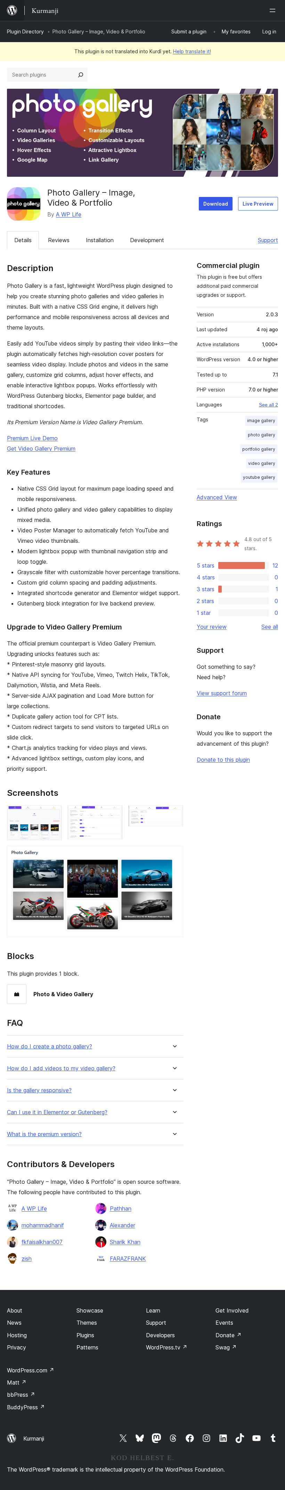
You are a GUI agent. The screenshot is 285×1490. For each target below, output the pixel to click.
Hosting (17, 1335)
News (14, 1322)
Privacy (16, 1347)
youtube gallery (259, 477)
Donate (228, 1335)
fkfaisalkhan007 (42, 1241)
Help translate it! (192, 51)
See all (269, 626)
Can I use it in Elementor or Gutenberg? (57, 1112)
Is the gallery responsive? (39, 1090)
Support (268, 240)
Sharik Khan (125, 1241)
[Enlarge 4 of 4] (173, 855)
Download (215, 204)
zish (27, 1258)
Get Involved (232, 1310)
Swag (226, 1347)
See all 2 (268, 404)
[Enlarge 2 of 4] (113, 814)
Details (23, 240)
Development (147, 240)
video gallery (261, 463)
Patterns (87, 1347)
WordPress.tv (166, 1347)
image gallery (261, 420)
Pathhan (120, 1208)
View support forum (222, 693)
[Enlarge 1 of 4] (52, 814)
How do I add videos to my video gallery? (61, 1068)
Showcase (89, 1310)
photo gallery (261, 434)
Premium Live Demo (32, 438)
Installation (100, 240)
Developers (160, 1335)
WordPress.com (30, 1370)
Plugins (85, 1335)
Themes (86, 1322)
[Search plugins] (81, 75)
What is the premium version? (44, 1134)
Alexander (122, 1225)
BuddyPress (26, 1407)
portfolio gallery (258, 449)
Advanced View (217, 497)
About (14, 1310)
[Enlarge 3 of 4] (173, 814)
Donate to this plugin (223, 759)
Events (224, 1322)
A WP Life (68, 214)
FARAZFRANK (128, 1258)
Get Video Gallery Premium (41, 448)
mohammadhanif (43, 1225)
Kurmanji (33, 1438)
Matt (16, 1382)
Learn (153, 1310)
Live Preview (258, 204)
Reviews (59, 240)
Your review (212, 626)
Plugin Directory (25, 31)
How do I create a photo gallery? (49, 1046)
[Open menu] (274, 10)
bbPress (21, 1394)
